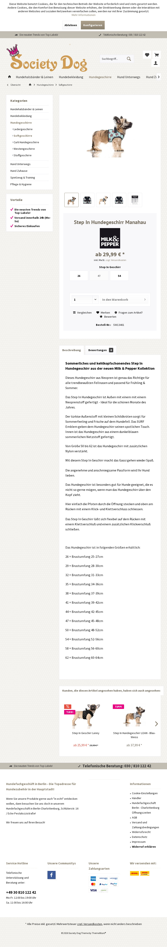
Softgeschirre (22, 136)
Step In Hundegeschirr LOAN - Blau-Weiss (134, 735)
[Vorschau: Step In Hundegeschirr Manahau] (71, 200)
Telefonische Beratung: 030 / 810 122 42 (124, 35)
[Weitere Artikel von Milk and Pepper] (110, 238)
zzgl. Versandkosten (115, 260)
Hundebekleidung (21, 116)
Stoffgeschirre (22, 155)
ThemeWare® (99, 933)
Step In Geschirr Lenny (85, 733)
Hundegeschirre (21, 122)
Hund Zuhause (18, 171)
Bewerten (110, 316)
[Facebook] (51, 875)
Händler (136, 798)
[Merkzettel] (147, 55)
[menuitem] (156, 55)
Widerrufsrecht (141, 832)
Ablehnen (71, 25)
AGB (134, 817)
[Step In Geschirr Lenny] (85, 714)
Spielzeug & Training (22, 177)
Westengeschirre (24, 149)
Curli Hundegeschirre (26, 142)
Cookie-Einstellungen (145, 793)
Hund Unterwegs (20, 164)
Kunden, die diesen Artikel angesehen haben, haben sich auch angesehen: (111, 690)
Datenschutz (139, 837)
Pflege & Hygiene (21, 184)
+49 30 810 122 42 (21, 892)
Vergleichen (84, 312)
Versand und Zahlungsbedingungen (145, 825)
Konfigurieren (92, 25)
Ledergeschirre (23, 129)
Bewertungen (100, 350)
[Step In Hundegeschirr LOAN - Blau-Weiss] (134, 714)
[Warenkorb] (156, 55)
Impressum (139, 842)
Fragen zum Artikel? (130, 312)
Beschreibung (71, 350)
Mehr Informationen (84, 15)
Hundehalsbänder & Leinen (26, 109)
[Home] (9, 77)
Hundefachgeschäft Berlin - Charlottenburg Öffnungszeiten (145, 808)
